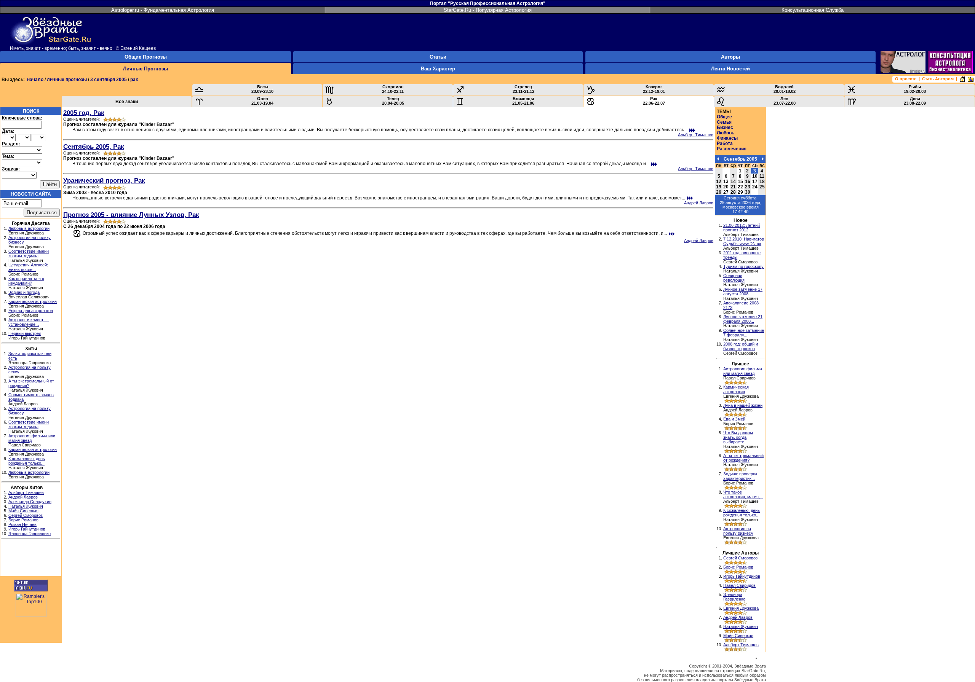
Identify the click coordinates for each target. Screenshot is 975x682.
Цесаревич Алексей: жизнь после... (28, 267)
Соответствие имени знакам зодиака (28, 253)
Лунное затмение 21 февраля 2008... (742, 318)
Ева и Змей (734, 419)
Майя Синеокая (23, 510)
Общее (724, 117)
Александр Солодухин (29, 501)
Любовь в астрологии (29, 228)
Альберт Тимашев (26, 492)
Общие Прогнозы (146, 57)
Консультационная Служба (813, 10)
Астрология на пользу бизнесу (738, 530)
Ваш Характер (438, 69)
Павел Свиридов (739, 585)
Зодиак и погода (24, 292)
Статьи (438, 57)
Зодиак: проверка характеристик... (740, 476)
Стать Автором (938, 78)
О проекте (905, 78)
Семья (724, 122)
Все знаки (126, 101)
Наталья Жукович (25, 506)
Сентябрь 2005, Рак (93, 146)
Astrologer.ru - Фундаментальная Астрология (162, 10)
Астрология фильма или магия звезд (742, 371)
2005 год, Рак (83, 112)
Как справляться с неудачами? (26, 280)
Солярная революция (734, 277)
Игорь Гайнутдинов (26, 529)
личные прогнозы (67, 79)
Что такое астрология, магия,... (743, 494)
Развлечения (731, 148)
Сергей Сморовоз (25, 515)
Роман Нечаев (22, 524)
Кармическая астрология (32, 301)
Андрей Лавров (23, 497)
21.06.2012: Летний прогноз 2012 (741, 227)
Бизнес (725, 127)
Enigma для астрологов (30, 310)
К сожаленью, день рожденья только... (26, 460)
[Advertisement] (31, 559)
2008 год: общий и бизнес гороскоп (740, 346)
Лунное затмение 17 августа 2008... (742, 291)
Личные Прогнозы (145, 69)
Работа (725, 143)
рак (134, 79)
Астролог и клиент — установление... (28, 322)
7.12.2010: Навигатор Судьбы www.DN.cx (743, 241)
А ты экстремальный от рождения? (743, 457)
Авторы (730, 57)
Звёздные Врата (750, 666)
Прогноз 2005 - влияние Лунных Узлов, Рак (131, 214)
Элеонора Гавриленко (29, 533)
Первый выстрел (24, 333)
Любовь (725, 132)
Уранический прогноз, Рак (104, 180)
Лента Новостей (730, 69)
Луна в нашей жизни (742, 405)
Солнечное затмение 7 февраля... (743, 332)
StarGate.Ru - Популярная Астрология (488, 10)
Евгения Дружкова (741, 608)
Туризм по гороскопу (743, 266)
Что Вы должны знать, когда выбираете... (738, 437)
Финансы (727, 138)
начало (35, 79)
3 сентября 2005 (108, 79)
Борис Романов (23, 520)
